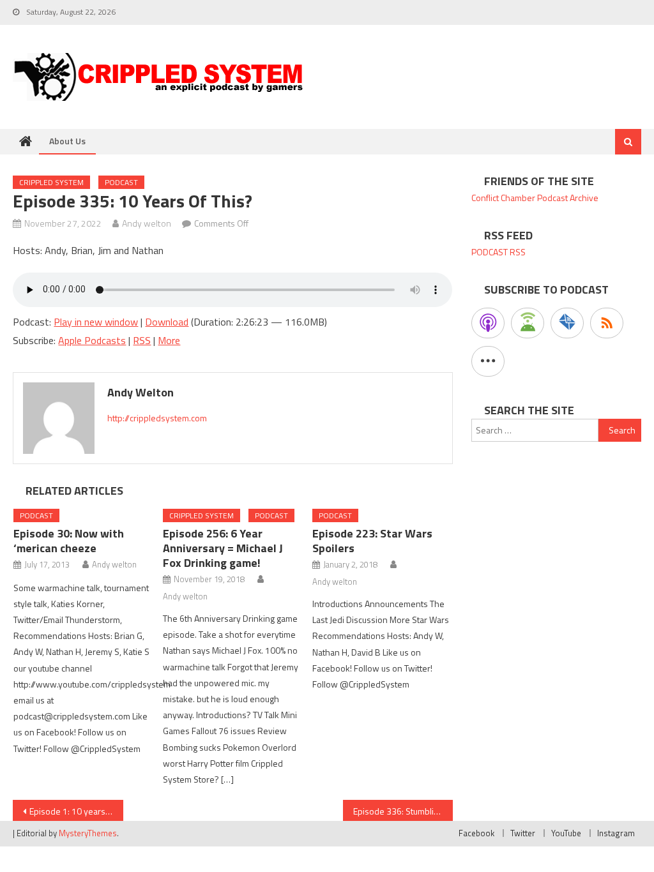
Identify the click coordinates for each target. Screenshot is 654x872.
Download (166, 321)
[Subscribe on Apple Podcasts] (488, 323)
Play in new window (96, 321)
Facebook (476, 833)
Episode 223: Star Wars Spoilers (372, 541)
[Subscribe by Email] (567, 323)
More (169, 340)
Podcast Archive (567, 197)
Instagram (616, 833)
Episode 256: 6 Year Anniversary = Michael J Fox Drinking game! (223, 548)
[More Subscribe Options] (488, 361)
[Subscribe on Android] (527, 323)
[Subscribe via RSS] (606, 323)
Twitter (522, 833)
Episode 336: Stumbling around (403, 811)
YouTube (566, 833)
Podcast (121, 182)
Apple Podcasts (92, 340)
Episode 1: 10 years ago (75, 811)
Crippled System (51, 182)
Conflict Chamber (503, 197)
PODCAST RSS (498, 252)
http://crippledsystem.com (157, 418)
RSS (142, 340)
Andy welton (146, 223)
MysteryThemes (88, 833)
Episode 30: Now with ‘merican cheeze (68, 541)
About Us (67, 140)
